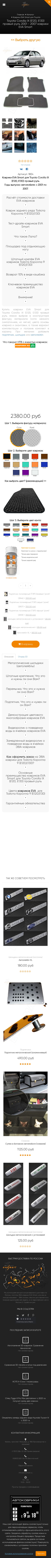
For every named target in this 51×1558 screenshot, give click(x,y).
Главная (20, 14)
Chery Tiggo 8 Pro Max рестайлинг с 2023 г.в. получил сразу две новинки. (25, 1399)
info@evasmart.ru (25, 1473)
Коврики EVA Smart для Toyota (26, 17)
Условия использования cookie (19, 1553)
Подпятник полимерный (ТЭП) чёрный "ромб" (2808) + (29, 612)
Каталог (30, 14)
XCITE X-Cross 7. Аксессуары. (26, 1382)
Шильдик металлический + (29, 627)
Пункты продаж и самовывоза (25, 1487)
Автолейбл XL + (29, 632)
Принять (41, 1553)
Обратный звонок (25, 1466)
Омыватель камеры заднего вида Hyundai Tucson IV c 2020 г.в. (25, 1419)
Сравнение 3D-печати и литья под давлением (25, 1365)
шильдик (20, 334)
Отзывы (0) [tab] (22, 657)
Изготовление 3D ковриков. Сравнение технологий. (25, 1346)
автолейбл (37, 334)
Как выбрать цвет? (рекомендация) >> (25, 481)
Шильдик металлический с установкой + (29, 621)
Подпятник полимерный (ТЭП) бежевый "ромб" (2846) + (29, 596)
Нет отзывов (25, 165)
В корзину (27, 644)
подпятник (8, 334)
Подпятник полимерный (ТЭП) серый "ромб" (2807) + (29, 604)
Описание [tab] (8, 657)
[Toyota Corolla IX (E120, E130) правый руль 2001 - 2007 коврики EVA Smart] (25, 81)
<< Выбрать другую (25, 40)
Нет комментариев (25, 1351)
